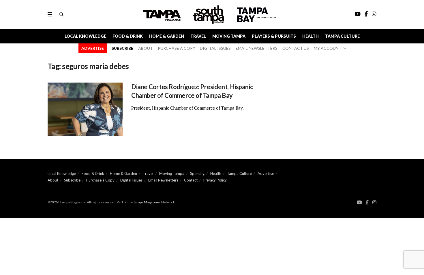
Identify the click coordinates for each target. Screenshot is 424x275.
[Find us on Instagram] (374, 202)
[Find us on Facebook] (367, 202)
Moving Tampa (228, 36)
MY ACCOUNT (328, 48)
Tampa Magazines (147, 202)
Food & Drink (127, 36)
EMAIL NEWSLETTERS (256, 48)
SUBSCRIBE (122, 48)
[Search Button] (61, 14)
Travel (198, 36)
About (53, 180)
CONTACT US (295, 48)
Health (310, 36)
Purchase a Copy (100, 180)
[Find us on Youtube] (359, 202)
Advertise (266, 173)
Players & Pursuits (274, 36)
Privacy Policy (215, 180)
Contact (191, 180)
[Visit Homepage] (209, 14)
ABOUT (145, 48)
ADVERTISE (92, 48)
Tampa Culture (342, 36)
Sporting (197, 173)
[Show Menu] (50, 14)
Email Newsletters (163, 180)
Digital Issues (131, 180)
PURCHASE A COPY (176, 48)
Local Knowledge (85, 36)
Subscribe (72, 180)
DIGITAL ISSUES (215, 48)
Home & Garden (166, 36)
